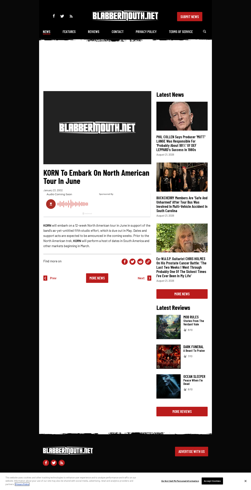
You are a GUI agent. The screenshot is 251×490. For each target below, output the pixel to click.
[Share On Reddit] (140, 262)
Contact (118, 31)
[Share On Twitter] (132, 262)
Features (69, 31)
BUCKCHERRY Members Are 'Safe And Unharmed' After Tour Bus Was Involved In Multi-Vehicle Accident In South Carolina (181, 204)
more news (182, 294)
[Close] (245, 481)
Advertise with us (191, 451)
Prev (53, 278)
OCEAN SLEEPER (194, 376)
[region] (125, 481)
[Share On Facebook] (125, 262)
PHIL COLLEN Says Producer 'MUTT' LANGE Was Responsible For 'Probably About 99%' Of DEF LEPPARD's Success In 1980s (180, 143)
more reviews (182, 411)
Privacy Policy (146, 31)
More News (97, 278)
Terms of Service (181, 31)
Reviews (93, 31)
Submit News (189, 16)
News (46, 31)
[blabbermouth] (125, 20)
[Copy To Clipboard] (148, 262)
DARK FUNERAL (193, 346)
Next (141, 278)
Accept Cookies (212, 481)
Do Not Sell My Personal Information (180, 481)
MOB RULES (191, 316)
